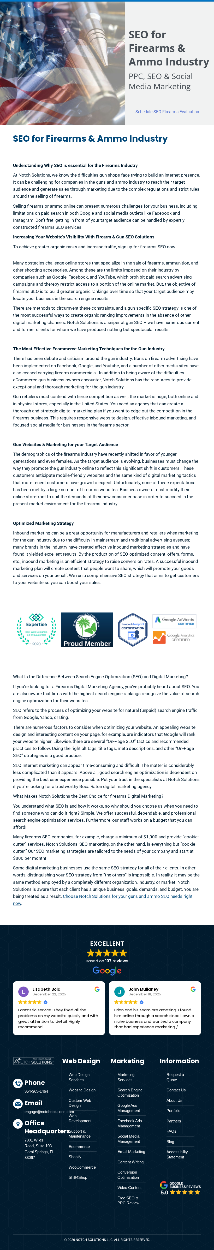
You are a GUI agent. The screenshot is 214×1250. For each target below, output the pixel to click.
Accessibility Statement (177, 1154)
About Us (174, 1100)
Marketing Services (125, 1077)
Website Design (82, 1090)
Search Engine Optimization (129, 1092)
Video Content (129, 1187)
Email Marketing (131, 1151)
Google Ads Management (128, 1108)
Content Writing (130, 1162)
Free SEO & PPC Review (128, 1200)
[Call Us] (39, 1089)
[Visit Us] (39, 1140)
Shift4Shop (78, 1177)
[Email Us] (39, 1109)
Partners (174, 1121)
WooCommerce (82, 1167)
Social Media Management (128, 1139)
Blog (170, 1141)
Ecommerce (79, 1146)
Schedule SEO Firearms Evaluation (167, 111)
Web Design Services (79, 1077)
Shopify (75, 1157)
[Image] (180, 1187)
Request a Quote (175, 1077)
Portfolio (173, 1110)
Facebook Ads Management (129, 1123)
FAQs (171, 1131)
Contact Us (176, 1090)
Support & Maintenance (80, 1134)
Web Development (80, 1118)
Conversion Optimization (128, 1175)
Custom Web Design (80, 1103)
